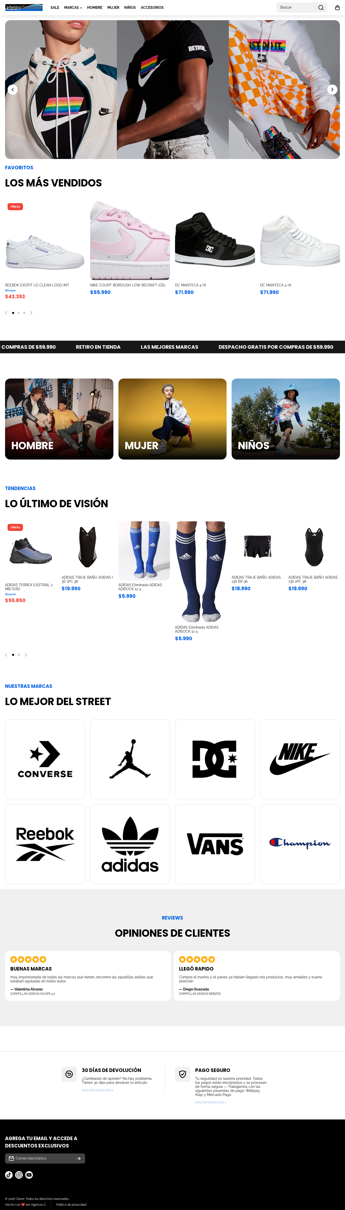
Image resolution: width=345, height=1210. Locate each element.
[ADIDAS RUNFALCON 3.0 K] (130, 241)
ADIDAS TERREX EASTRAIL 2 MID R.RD (29, 587)
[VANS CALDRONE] (300, 241)
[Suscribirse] (78, 1158)
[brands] (45, 759)
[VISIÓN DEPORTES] (24, 7)
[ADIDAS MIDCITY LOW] (215, 241)
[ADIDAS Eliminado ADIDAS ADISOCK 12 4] (144, 550)
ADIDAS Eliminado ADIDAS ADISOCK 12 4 (140, 587)
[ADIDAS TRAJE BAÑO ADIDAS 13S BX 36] (257, 547)
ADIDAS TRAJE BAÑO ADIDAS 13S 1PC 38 (313, 579)
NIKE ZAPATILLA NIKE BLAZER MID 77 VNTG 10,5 (42, 287)
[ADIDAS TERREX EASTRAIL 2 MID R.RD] (31, 550)
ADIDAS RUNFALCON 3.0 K (112, 285)
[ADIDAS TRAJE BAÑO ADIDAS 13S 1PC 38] (314, 547)
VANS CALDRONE (275, 285)
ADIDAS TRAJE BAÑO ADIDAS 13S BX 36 (256, 579)
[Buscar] (321, 8)
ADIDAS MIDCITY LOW (193, 285)
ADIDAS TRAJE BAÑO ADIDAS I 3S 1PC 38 (87, 579)
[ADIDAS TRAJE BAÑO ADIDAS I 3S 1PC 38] (87, 547)
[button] (337, 7)
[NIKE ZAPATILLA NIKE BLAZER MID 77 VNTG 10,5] (45, 241)
